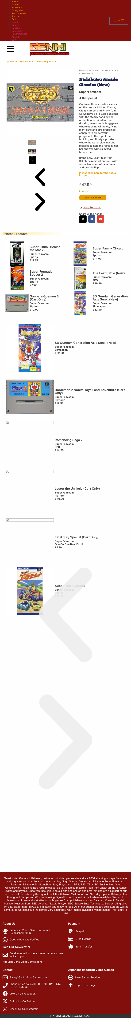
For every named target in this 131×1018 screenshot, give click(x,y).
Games (15, 4)
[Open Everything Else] (55, 61)
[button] (40, 177)
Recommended (19, 13)
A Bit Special (88, 98)
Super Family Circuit (108, 248)
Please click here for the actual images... (97, 174)
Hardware (17, 7)
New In (15, 1)
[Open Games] (16, 61)
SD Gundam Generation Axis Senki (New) (110, 297)
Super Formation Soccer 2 (42, 273)
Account (16, 16)
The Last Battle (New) (109, 273)
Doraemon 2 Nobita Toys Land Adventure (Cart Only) (90, 391)
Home (82, 70)
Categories (17, 10)
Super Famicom (93, 70)
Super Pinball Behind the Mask (45, 248)
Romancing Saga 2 (69, 440)
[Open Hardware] (32, 61)
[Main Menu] (11, 49)
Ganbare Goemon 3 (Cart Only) (44, 297)
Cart (14, 19)
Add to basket (92, 197)
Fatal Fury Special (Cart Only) (77, 537)
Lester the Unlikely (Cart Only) (77, 488)
